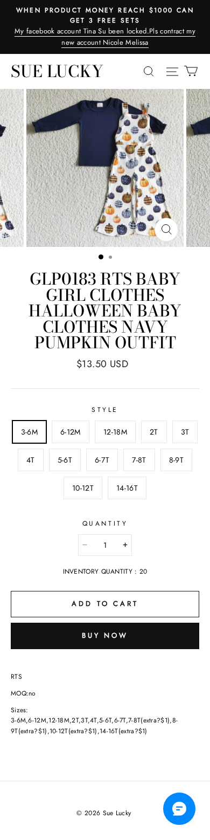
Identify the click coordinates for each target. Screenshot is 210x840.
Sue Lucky (57, 71)
